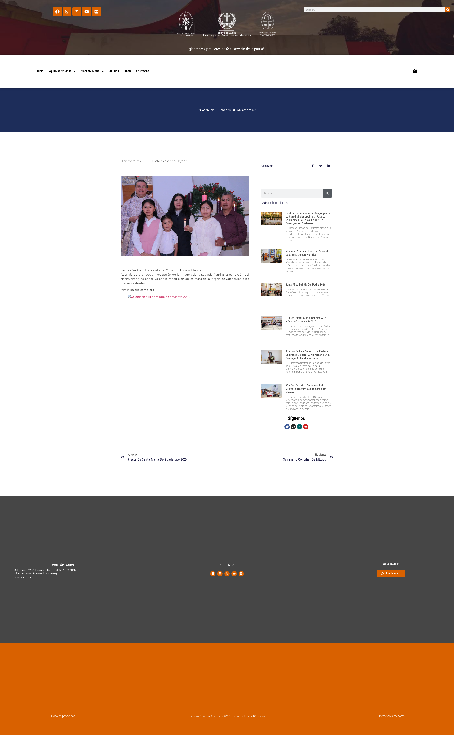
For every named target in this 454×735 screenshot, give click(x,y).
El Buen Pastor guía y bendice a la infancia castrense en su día (306, 319)
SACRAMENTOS (90, 71)
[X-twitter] (76, 11)
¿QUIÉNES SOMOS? (60, 71)
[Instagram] (67, 11)
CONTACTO (142, 71)
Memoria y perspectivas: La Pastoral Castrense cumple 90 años (307, 252)
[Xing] (299, 426)
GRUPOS (114, 71)
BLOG (127, 71)
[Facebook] (57, 11)
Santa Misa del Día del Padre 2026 (305, 284)
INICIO (40, 71)
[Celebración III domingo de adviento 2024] (185, 337)
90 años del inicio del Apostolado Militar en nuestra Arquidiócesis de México (306, 389)
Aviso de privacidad (63, 716)
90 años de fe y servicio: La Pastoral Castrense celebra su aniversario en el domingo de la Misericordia (308, 355)
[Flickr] (96, 11)
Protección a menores (391, 716)
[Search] (447, 9)
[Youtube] (86, 11)
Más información (22, 577)
